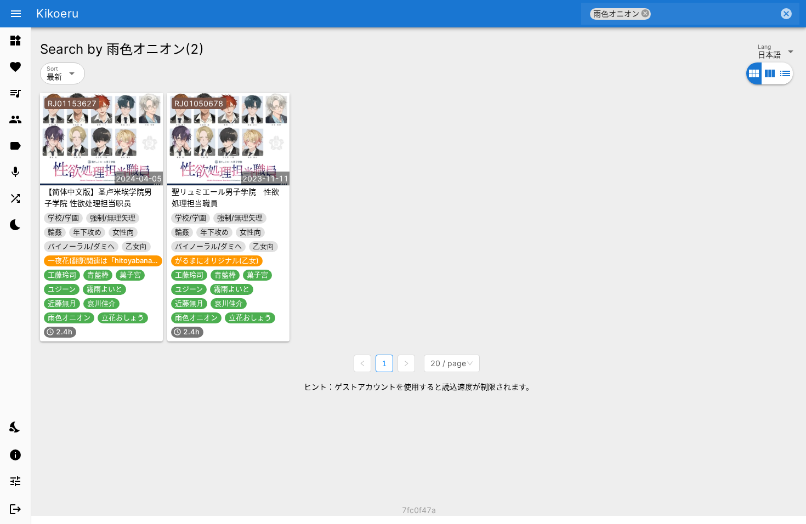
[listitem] (15, 40)
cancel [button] (645, 13)
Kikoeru (57, 13)
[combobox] (714, 13)
